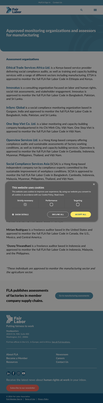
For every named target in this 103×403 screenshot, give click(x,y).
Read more (59, 194)
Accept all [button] (80, 214)
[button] (20, 214)
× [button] (94, 184)
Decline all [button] (58, 214)
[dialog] (51, 201)
